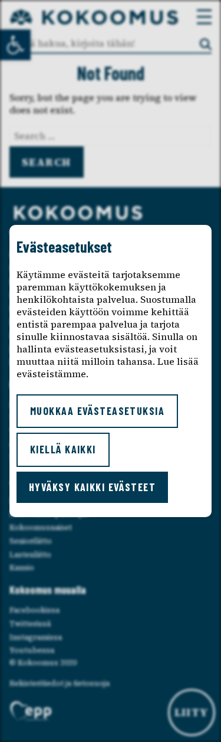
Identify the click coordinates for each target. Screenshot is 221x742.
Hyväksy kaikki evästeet (92, 486)
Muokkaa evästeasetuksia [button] (97, 410)
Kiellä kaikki (63, 449)
